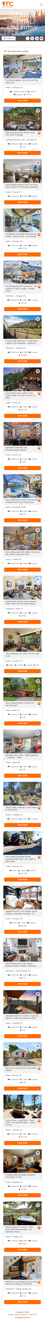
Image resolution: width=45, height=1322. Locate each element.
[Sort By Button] (28, 38)
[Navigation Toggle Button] (41, 4)
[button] (6, 66)
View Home (22, 101)
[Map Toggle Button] (32, 38)
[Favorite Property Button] (38, 58)
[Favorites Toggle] (41, 38)
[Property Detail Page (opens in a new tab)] (22, 66)
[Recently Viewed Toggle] (37, 38)
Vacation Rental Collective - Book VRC (22, 1314)
